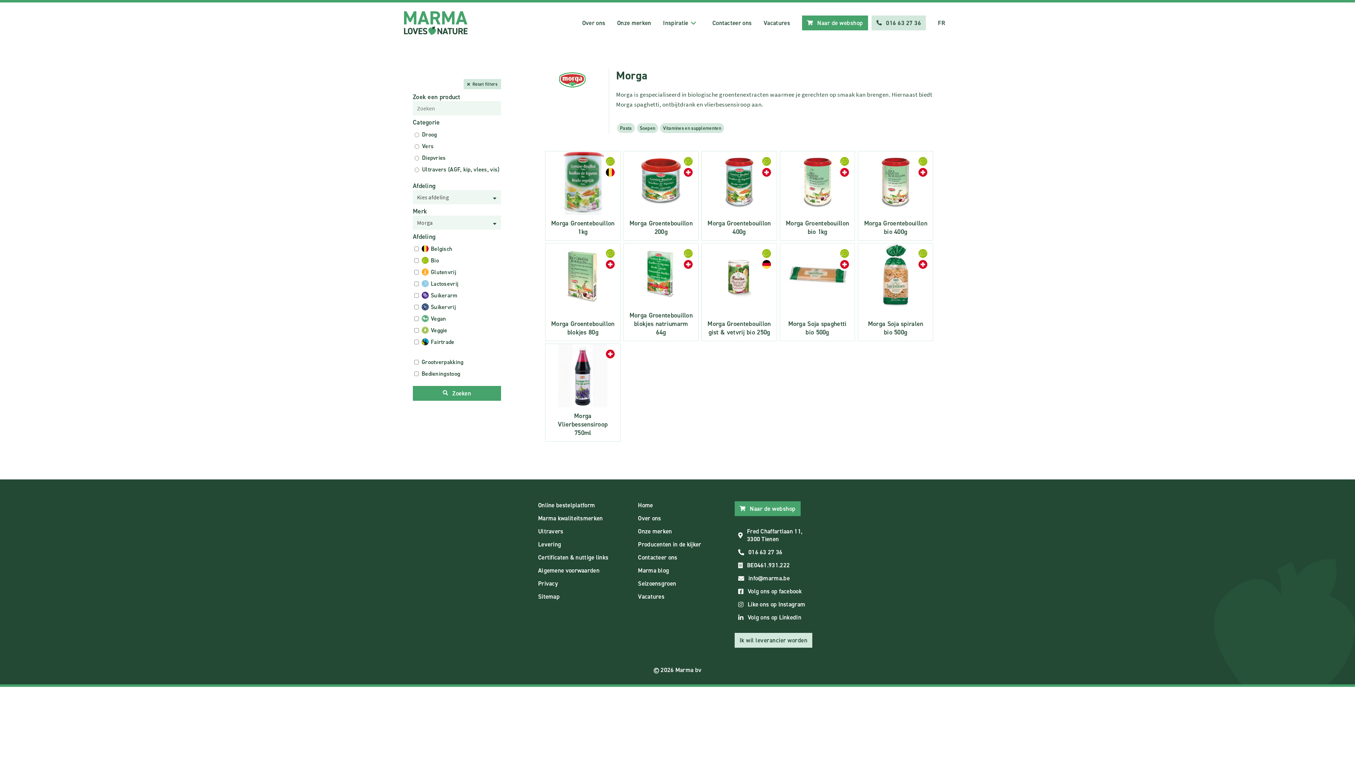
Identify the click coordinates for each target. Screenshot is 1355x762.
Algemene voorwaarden (569, 570)
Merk (420, 211)
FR (941, 23)
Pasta (626, 128)
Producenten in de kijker (669, 544)
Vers (428, 146)
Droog (429, 134)
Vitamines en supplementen (692, 128)
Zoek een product (436, 97)
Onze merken (634, 23)
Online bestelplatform (566, 505)
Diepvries (434, 158)
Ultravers (551, 531)
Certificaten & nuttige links (573, 557)
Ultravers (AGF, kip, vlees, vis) (461, 169)
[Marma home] (436, 23)
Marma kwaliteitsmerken (570, 518)
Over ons (593, 23)
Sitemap (549, 596)
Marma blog (653, 570)
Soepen (648, 128)
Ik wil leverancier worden (774, 640)
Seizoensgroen (657, 583)
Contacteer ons (732, 23)
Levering (549, 544)
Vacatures (777, 23)
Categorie (426, 122)
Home (645, 505)
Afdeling (424, 186)
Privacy (548, 583)
